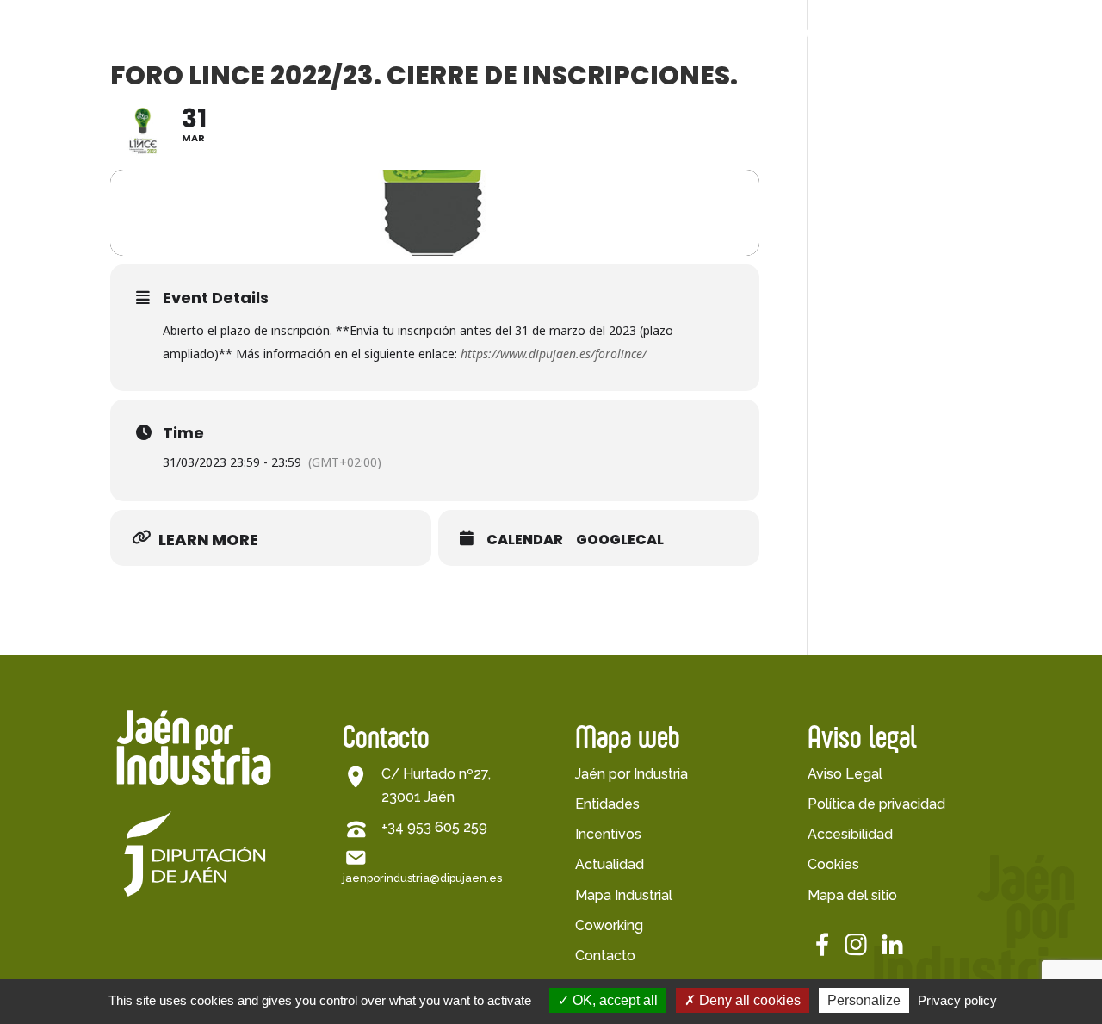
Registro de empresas (659, 135)
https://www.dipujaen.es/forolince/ (554, 353)
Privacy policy (957, 1000)
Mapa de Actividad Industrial (366, 192)
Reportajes (840, 162)
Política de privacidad (876, 804)
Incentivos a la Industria (352, 158)
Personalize (864, 1000)
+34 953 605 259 (434, 827)
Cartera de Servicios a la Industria (371, 228)
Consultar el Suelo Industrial (365, 263)
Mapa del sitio (852, 895)
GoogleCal (620, 540)
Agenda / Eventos (866, 93)
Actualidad (807, 33)
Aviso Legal (845, 774)
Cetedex (897, 33)
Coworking (609, 925)
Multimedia (841, 117)
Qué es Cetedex (957, 93)
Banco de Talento (1010, 33)
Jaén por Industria (330, 33)
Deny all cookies (748, 1000)
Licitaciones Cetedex (944, 123)
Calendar (524, 540)
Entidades (607, 804)
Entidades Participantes (497, 33)
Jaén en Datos (351, 93)
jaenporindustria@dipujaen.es (422, 878)
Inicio (244, 33)
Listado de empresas (656, 99)
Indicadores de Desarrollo (354, 123)
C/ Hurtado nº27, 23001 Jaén (436, 785)
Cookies (833, 864)
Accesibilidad (850, 834)
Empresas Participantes (665, 33)
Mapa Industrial (623, 895)
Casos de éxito (669, 164)
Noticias (830, 139)
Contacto (605, 955)
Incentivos (608, 834)
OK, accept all (613, 1000)
